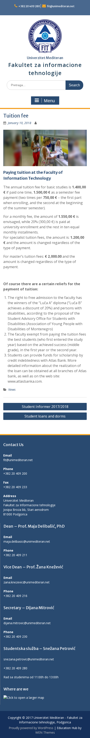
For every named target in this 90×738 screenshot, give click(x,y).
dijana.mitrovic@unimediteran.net (27, 623)
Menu (49, 100)
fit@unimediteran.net (60, 6)
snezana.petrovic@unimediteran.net (28, 659)
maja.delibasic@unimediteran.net (26, 541)
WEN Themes (45, 732)
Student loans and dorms (45, 416)
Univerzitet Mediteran (45, 58)
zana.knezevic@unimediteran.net (26, 582)
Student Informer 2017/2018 (45, 406)
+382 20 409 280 (29, 6)
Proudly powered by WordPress (31, 728)
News (12, 389)
